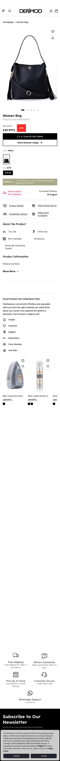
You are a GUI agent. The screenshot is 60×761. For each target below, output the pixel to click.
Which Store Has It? (47, 205)
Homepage (8, 22)
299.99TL (32, 399)
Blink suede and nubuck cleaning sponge (13, 396)
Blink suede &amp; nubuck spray (39, 396)
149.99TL (7, 399)
